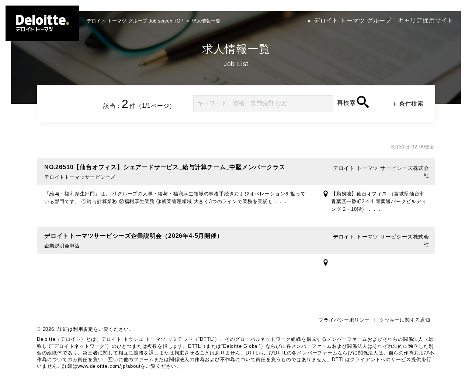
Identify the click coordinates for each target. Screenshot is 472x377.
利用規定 (83, 329)
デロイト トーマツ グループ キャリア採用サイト (384, 20)
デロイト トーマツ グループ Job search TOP (135, 21)
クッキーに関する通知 (404, 320)
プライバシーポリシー (344, 320)
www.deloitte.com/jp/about (108, 366)
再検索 (346, 103)
